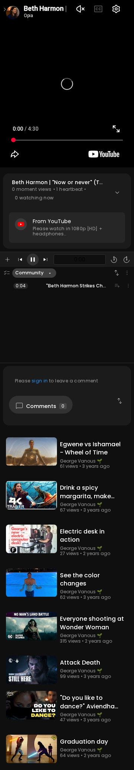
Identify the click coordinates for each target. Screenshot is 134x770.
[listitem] (67, 286)
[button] (67, 211)
